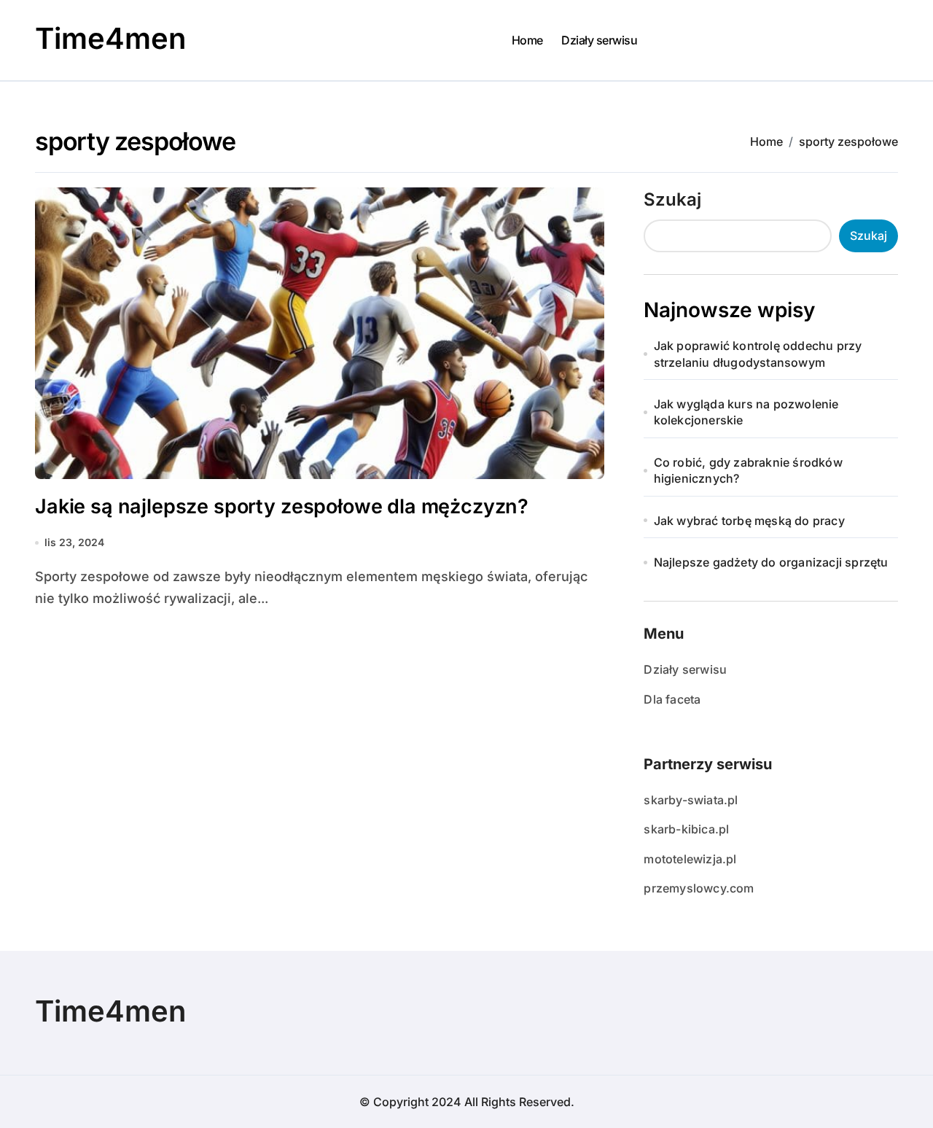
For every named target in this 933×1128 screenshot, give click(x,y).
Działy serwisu (599, 40)
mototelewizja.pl (690, 859)
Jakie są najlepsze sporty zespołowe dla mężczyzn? (281, 506)
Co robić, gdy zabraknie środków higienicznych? (748, 470)
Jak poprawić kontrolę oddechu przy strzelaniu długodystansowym (758, 353)
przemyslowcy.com (699, 888)
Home (527, 40)
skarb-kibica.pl (686, 829)
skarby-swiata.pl (691, 800)
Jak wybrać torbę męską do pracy (749, 520)
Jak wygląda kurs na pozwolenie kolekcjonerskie (746, 412)
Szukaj (672, 199)
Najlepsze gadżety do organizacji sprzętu (771, 562)
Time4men (110, 38)
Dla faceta (672, 699)
